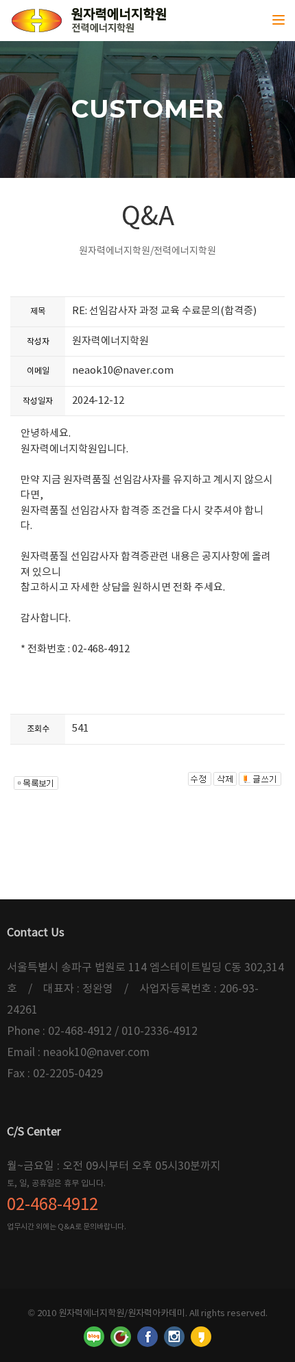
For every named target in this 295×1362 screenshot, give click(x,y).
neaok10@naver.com (123, 370)
